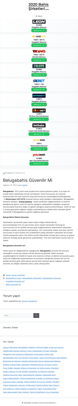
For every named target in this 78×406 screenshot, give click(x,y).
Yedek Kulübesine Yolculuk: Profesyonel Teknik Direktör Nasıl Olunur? (31, 385)
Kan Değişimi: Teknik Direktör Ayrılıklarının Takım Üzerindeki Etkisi (29, 389)
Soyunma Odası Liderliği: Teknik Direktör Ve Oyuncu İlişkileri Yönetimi (31, 382)
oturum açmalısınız (29, 301)
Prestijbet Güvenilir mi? (15, 281)
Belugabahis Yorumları (52, 278)
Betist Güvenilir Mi (13, 284)
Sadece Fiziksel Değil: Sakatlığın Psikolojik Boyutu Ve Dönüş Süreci (30, 365)
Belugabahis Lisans (14, 278)
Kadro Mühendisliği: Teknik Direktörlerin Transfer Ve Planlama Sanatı (31, 378)
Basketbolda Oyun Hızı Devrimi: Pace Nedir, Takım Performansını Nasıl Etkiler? (35, 358)
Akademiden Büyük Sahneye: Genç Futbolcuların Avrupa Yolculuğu (30, 351)
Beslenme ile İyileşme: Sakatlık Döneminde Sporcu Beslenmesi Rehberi (32, 361)
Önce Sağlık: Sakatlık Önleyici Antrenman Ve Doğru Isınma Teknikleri (31, 368)
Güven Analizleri (18, 275)
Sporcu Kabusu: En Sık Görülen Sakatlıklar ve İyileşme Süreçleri (28, 372)
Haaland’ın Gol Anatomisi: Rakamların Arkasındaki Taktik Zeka (28, 354)
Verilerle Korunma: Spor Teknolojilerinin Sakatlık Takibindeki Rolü (29, 375)
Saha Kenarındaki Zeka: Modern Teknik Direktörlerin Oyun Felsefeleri (31, 392)
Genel (8, 275)
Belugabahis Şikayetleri (32, 278)
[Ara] (36, 315)
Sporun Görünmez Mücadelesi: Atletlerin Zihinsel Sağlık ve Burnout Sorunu (33, 347)
